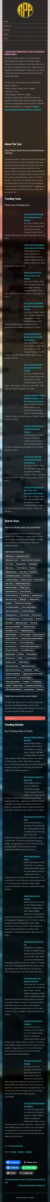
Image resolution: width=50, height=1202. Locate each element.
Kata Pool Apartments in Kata (34, 818)
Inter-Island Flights (29, 607)
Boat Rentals (22, 568)
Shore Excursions (12, 666)
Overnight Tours (12, 631)
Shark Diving (24, 662)
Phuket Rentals (16, 1146)
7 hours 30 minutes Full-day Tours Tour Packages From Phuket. (34, 490)
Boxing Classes (11, 572)
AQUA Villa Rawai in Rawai (32, 857)
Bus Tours (23, 572)
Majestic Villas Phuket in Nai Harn (34, 738)
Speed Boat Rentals (13, 674)
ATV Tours (9, 564)
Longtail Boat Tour (13, 619)
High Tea (23, 599)
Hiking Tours (34, 599)
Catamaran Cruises (13, 576)
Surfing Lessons (26, 678)
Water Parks (18, 685)
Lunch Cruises (28, 619)
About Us (7, 25)
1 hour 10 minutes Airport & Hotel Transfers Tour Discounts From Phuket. (34, 398)
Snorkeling (28, 670)
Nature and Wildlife (13, 627)
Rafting (21, 654)
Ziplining (40, 689)
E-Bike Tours (24, 587)
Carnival (33, 572)
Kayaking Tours (12, 615)
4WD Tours (10, 556)
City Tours (27, 576)
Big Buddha (33, 564)
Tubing (8, 685)
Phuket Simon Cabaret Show (31, 638)
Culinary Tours (26, 580)
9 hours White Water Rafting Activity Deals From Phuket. (33, 337)
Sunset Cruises (11, 678)
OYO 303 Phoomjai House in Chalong (34, 1104)
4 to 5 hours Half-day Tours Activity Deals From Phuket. (33, 460)
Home (5, 21)
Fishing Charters (12, 595)
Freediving (25, 595)
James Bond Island (13, 611)
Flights (6, 34)
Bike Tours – (10, 568)
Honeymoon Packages (23, 603)
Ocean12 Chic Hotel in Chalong (33, 1022)
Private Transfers (12, 650)
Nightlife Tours (29, 627)
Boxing (32, 568)
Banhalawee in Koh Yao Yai (33, 943)
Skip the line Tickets (13, 670)
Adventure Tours (23, 556)
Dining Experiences (23, 583)
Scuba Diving (31, 658)
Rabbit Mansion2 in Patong (32, 897)
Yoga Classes (29, 689)
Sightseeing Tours (28, 666)
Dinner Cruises (11, 587)
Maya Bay (9, 623)
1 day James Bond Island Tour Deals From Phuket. (34, 246)
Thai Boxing (36, 681)
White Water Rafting (13, 689)
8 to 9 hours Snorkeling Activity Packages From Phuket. (34, 306)
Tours (5, 38)
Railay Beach (32, 654)
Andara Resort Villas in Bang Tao (31, 1185)
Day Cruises (39, 580)
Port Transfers (11, 642)
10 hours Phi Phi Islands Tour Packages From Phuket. (33, 217)
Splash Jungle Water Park (32, 674)
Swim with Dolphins (13, 681)
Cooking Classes (12, 580)
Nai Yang (33, 623)
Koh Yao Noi (24, 615)
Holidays (9, 603)
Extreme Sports (12, 591)
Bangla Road (20, 564)
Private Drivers (11, 646)
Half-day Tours (11, 599)
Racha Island (10, 654)
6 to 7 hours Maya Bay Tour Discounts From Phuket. (33, 367)
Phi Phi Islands (25, 634)
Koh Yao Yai (36, 615)
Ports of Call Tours (27, 642)
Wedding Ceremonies (34, 685)
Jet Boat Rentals (28, 611)
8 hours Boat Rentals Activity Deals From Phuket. (32, 275)
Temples (26, 681)
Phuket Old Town (12, 638)
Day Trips (9, 583)
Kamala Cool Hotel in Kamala (32, 1062)
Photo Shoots (38, 634)
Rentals (6, 30)
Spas (37, 670)
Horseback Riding (12, 607)
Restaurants (10, 658)
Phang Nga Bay (11, 634)
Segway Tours (11, 662)
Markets (39, 619)
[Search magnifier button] (43, 718)
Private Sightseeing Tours (30, 646)
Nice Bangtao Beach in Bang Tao (33, 778)
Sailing (20, 658)
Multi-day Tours (22, 623)
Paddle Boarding (27, 631)
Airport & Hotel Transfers (30, 560)
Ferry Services (25, 591)
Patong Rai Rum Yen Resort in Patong (32, 979)
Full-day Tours (37, 595)
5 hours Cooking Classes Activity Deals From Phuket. (34, 429)
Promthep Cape (28, 650)
